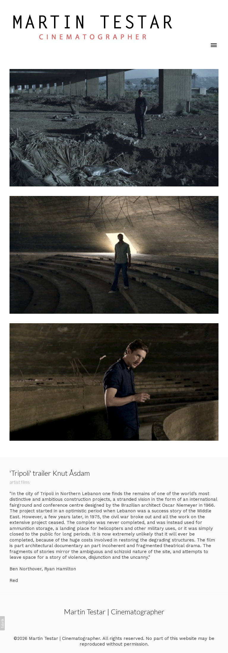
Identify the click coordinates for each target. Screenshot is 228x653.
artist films (20, 482)
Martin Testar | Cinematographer (114, 611)
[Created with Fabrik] (2, 623)
